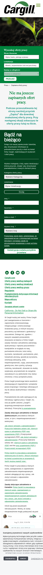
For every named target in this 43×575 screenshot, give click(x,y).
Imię (6, 198)
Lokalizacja (8, 62)
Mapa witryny (11, 299)
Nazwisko (8, 208)
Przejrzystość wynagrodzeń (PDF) (18, 448)
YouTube (17, 272)
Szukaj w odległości (12, 70)
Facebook (12, 272)
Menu (38, 5)
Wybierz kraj (10, 226)
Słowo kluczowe (10, 53)
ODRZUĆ (23, 559)
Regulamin (9, 290)
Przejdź (10, 78)
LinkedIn (7, 272)
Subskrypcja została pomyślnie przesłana (21, 251)
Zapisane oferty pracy (19, 85)
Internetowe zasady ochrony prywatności (23, 553)
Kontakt (8, 302)
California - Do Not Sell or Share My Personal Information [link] (21, 311)
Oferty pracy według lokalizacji (19, 284)
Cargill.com (10, 277)
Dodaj (21, 191)
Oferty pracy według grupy (17, 287)
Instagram (23, 272)
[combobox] (21, 65)
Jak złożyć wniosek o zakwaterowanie (20, 426)
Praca (6, 85)
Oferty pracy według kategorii (18, 281)
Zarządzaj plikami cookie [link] (14, 306)
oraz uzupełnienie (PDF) (25, 445)
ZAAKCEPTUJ (10, 559)
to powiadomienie (29, 408)
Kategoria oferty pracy (13, 172)
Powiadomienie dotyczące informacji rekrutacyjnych (21, 295)
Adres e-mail (10, 217)
